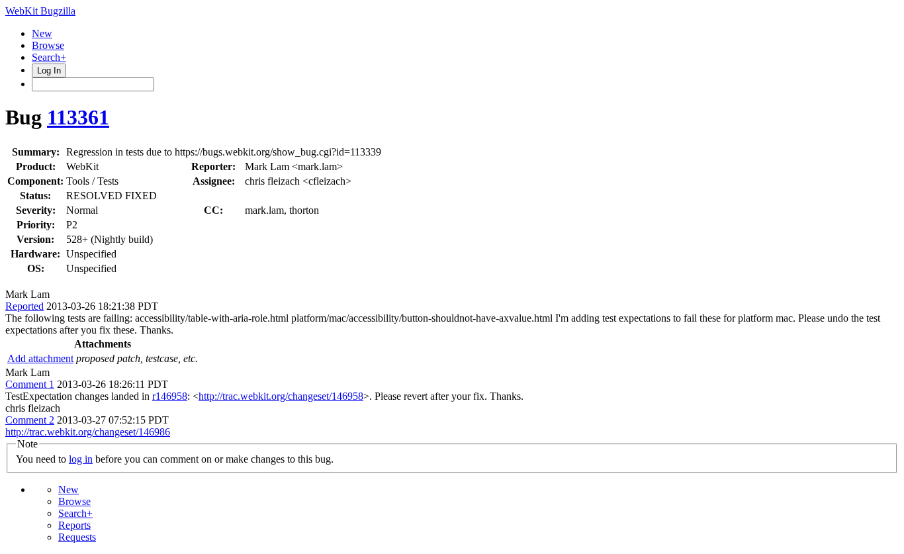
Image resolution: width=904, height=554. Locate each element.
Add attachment (40, 358)
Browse (48, 45)
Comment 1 (29, 384)
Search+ (49, 57)
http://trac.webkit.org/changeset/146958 (281, 396)
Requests (77, 537)
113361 (78, 117)
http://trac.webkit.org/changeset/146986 (87, 432)
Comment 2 (29, 420)
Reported (24, 306)
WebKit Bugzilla (40, 11)
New (42, 33)
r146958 (169, 396)
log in (81, 459)
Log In (49, 70)
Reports (74, 525)
